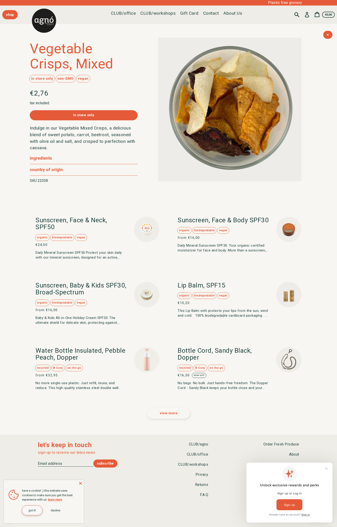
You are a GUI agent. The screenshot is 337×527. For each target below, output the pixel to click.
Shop (10, 15)
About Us (232, 13)
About (294, 454)
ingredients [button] (41, 158)
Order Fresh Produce (281, 444)
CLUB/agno (198, 444)
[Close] (80, 483)
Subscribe (105, 463)
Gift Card (189, 13)
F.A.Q (204, 495)
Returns (201, 484)
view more (168, 413)
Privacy (202, 474)
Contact (211, 13)
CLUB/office (123, 13)
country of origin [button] (46, 169)
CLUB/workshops (158, 13)
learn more (55, 499)
